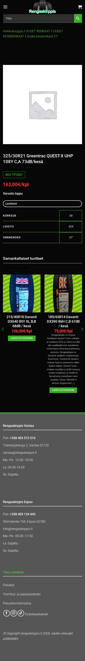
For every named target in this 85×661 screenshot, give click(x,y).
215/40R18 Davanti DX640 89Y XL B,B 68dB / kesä (22, 321)
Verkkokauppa (13, 31)
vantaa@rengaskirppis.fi (20, 453)
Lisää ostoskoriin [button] (22, 338)
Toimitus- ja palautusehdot (22, 594)
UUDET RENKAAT (38, 31)
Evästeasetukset (36, 614)
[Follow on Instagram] (13, 613)
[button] (5, 7)
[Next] (81, 337)
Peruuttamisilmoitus (17, 603)
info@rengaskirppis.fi (18, 529)
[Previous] (3, 337)
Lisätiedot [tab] (11, 203)
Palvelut (8, 585)
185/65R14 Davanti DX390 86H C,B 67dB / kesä (63, 321)
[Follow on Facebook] (6, 613)
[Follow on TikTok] (21, 613)
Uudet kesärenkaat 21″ (42, 36)
